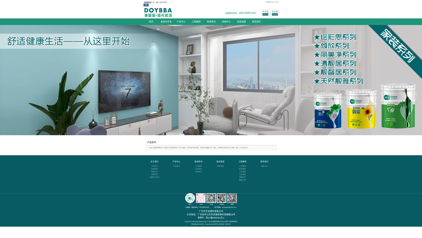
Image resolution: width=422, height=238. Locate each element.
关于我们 (154, 162)
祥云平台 (215, 224)
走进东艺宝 (166, 21)
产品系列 (151, 142)
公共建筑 (242, 174)
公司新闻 (198, 166)
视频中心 (226, 21)
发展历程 (154, 169)
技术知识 (198, 172)
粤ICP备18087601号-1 (198, 224)
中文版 (265, 13)
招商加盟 (241, 21)
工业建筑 (242, 172)
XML (277, 2)
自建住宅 (242, 177)
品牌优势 (154, 174)
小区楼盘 (242, 166)
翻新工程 (242, 180)
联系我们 (256, 21)
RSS (273, 2)
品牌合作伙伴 (154, 177)
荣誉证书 (154, 172)
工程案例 (196, 21)
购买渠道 (220, 162)
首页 (151, 21)
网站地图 (268, 2)
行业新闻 (198, 169)
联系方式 (264, 166)
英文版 (275, 13)
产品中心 (181, 21)
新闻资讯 (211, 21)
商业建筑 (242, 169)
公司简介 (154, 166)
